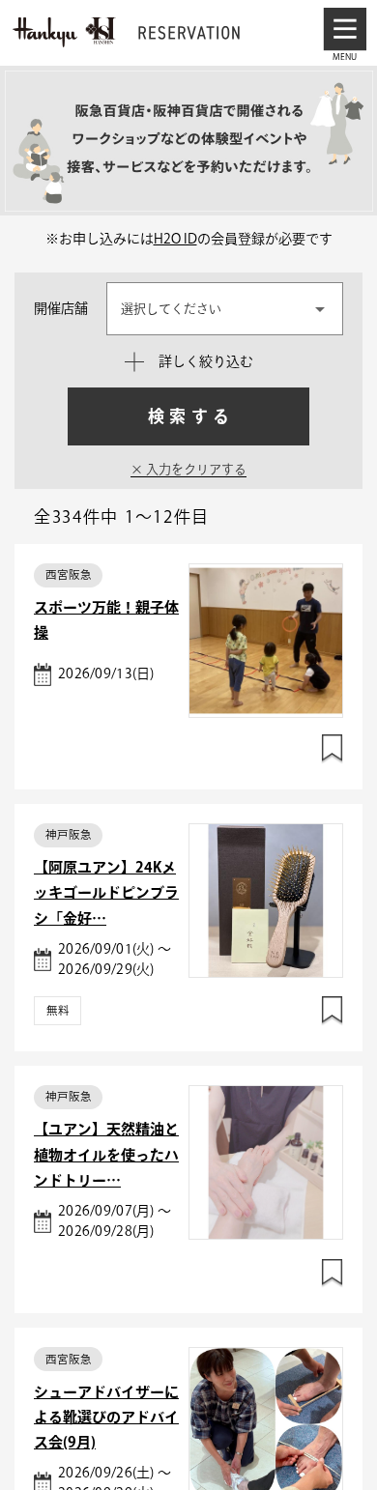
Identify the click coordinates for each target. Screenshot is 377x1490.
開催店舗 (61, 308)
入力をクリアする (194, 469)
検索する (190, 416)
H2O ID (175, 238)
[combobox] (224, 308)
